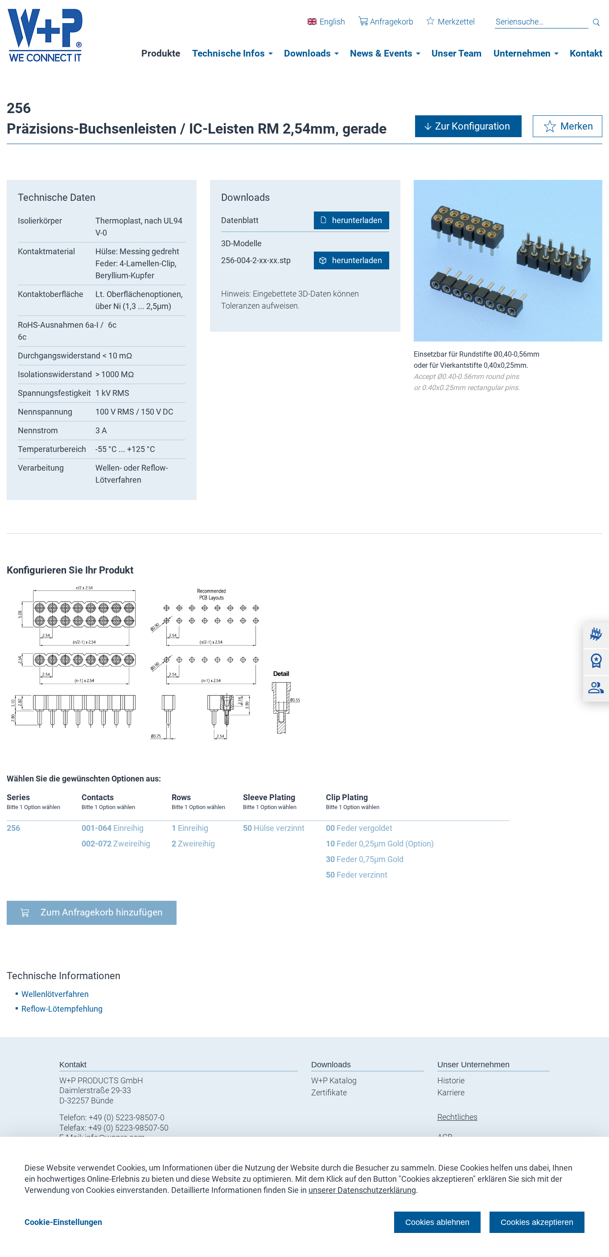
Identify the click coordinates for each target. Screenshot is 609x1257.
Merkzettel (456, 21)
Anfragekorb (391, 21)
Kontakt (586, 53)
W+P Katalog (334, 1080)
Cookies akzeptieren (537, 1222)
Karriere (451, 1092)
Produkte (160, 53)
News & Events (381, 53)
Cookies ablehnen (437, 1222)
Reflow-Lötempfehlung (62, 1008)
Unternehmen (522, 53)
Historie (451, 1080)
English (332, 21)
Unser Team (456, 53)
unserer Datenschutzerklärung (362, 1190)
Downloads (307, 53)
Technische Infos (228, 53)
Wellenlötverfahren (55, 994)
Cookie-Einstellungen (63, 1222)
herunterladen (357, 220)
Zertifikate (329, 1092)
